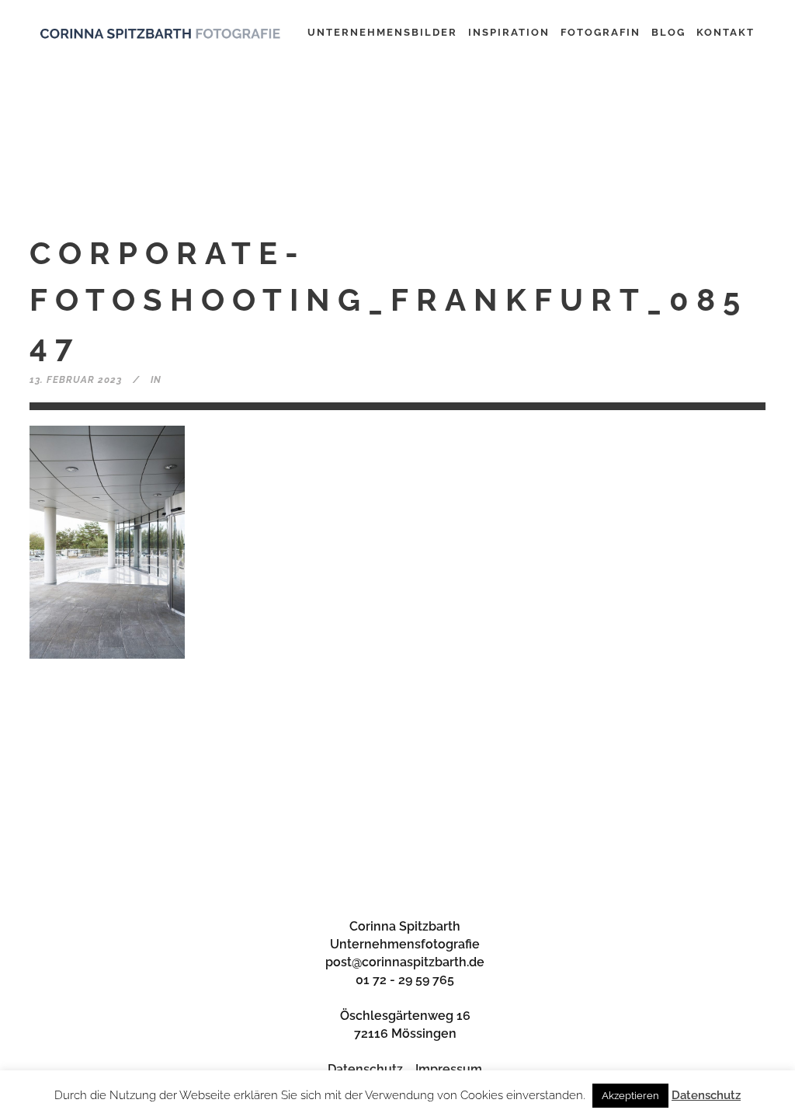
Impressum (448, 1069)
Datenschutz (365, 1069)
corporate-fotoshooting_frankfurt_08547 (389, 299)
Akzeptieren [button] (630, 1095)
